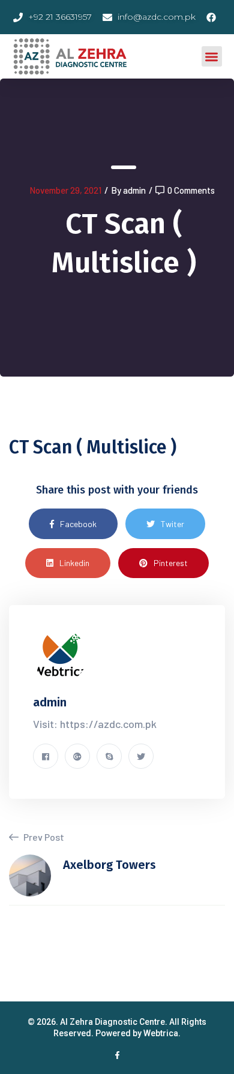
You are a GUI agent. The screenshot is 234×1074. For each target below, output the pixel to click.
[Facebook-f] (117, 1055)
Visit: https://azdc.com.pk (95, 723)
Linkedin (74, 563)
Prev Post (43, 837)
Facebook (78, 524)
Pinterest (171, 563)
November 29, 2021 (65, 190)
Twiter (172, 524)
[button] (212, 56)
